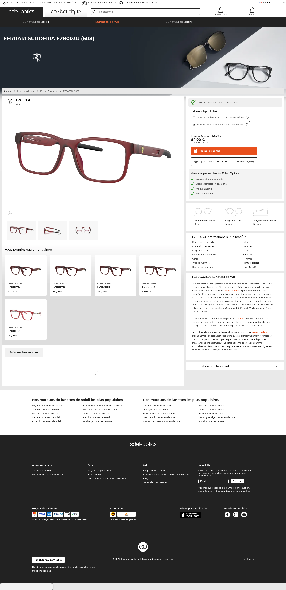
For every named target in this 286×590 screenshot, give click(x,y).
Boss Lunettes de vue (211, 413)
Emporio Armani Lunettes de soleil (102, 405)
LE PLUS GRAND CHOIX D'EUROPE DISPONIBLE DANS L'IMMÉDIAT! (44, 2)
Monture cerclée (251, 263)
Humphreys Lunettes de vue (159, 413)
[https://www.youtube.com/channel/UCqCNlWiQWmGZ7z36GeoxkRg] (244, 515)
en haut (248, 559)
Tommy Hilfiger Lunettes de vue (217, 417)
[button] (21, 12)
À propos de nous (42, 465)
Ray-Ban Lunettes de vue (157, 405)
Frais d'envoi (94, 474)
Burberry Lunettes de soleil (98, 421)
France (266, 2)
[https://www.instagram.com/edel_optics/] (235, 515)
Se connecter (221, 14)
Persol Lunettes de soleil (45, 413)
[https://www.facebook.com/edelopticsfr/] (227, 515)
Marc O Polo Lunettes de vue (159, 417)
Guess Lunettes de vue (211, 409)
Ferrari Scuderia (48, 91)
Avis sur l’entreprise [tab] (24, 352)
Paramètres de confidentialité (48, 474)
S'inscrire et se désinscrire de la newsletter (166, 474)
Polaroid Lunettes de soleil (47, 421)
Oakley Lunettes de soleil (46, 409)
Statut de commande (155, 482)
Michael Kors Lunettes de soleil (100, 409)
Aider (146, 465)
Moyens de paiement (99, 470)
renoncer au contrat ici (48, 559)
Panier (252, 14)
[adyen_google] (75, 514)
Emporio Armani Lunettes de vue (161, 421)
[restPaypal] (58, 514)
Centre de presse (41, 470)
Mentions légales (41, 570)
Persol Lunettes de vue (211, 405)
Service (92, 465)
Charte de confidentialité (81, 567)
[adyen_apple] (67, 514)
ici (216, 487)
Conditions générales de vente (49, 567)
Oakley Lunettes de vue (156, 409)
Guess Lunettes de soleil (96, 413)
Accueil (8, 91)
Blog (145, 478)
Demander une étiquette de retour (107, 478)
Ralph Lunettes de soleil (96, 417)
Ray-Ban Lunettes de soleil (47, 405)
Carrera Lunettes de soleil (46, 417)
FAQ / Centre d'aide (154, 470)
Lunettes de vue (26, 91)
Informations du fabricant (210, 366)
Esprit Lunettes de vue (211, 421)
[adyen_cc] (34, 514)
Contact (36, 478)
